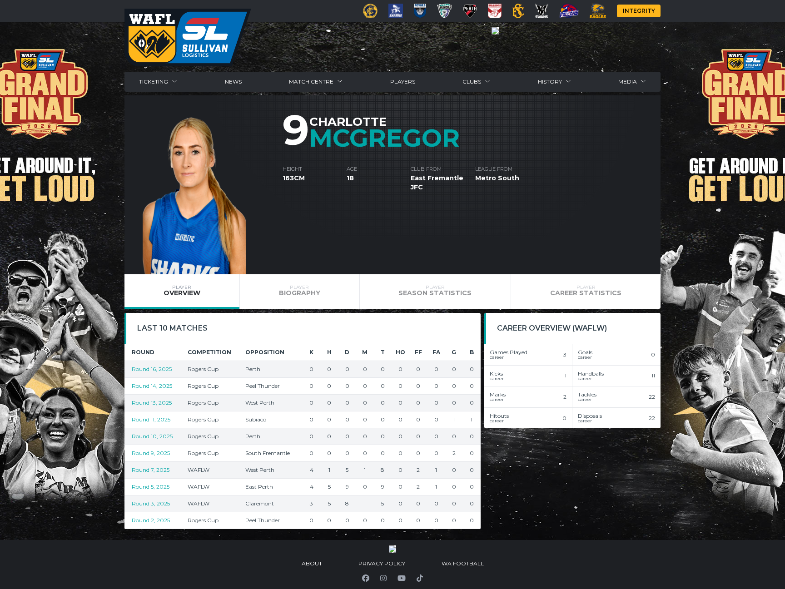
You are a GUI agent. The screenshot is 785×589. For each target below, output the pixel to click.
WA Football (463, 563)
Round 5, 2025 (150, 486)
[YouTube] (401, 578)
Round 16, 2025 (152, 369)
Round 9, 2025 (151, 453)
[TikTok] (420, 578)
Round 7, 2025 (150, 469)
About (312, 563)
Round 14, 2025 (152, 385)
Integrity (639, 10)
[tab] (181, 291)
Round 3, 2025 (151, 503)
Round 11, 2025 (151, 419)
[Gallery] (495, 31)
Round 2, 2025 (151, 520)
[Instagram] (383, 578)
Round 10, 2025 (152, 436)
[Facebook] (365, 578)
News (233, 81)
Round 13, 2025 (152, 402)
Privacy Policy (381, 563)
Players (402, 81)
